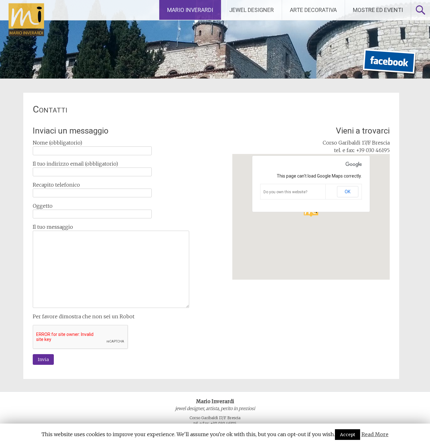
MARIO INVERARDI (190, 10)
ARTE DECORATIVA (313, 10)
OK (347, 191)
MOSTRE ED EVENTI (378, 10)
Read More (374, 434)
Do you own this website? (285, 192)
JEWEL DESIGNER (251, 10)
